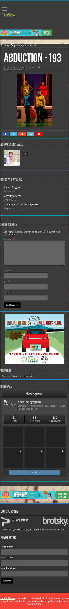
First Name (7, 546)
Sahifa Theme (7, 598)
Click (46, 529)
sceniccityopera (29, 402)
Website (8, 292)
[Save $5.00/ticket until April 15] (26, 33)
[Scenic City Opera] (7, 15)
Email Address (9, 568)
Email (7, 281)
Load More (34, 472)
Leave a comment (15, 70)
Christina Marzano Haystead (21, 204)
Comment (10, 239)
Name (8, 270)
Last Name (7, 557)
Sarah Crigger (12, 187)
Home (5, 45)
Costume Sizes (12, 195)
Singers (15, 45)
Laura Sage (11, 67)
